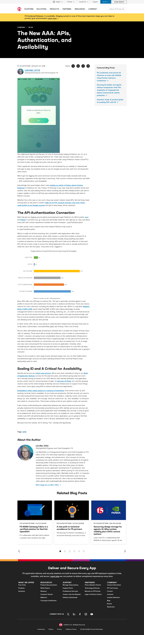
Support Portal (68, 588)
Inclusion (110, 594)
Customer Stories (46, 594)
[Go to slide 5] (79, 551)
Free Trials (22, 585)
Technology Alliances (92, 588)
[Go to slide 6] (84, 551)
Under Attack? (119, 2)
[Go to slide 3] (69, 551)
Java (86, 217)
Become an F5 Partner (93, 591)
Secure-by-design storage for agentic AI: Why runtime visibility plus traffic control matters (108, 530)
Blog (108, 601)
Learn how (54, 576)
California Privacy (71, 629)
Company (21, 27)
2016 (24, 432)
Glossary (43, 591)
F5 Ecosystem (64, 523)
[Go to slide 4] (74, 551)
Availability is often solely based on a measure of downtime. (40, 391)
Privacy (59, 629)
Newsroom (111, 607)
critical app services (43, 373)
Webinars (43, 597)
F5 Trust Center (112, 588)
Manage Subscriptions (70, 585)
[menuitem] (57, 2)
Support (95, 2)
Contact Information (114, 585)
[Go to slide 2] (65, 551)
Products (21, 588)
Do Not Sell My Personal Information (91, 629)
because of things (64, 381)
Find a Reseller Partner (93, 585)
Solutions (21, 591)
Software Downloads (70, 597)
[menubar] (72, 2)
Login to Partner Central (93, 594)
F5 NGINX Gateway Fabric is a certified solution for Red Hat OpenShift (34, 529)
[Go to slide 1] (60, 551)
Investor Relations (113, 597)
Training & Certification (48, 601)
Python (23, 220)
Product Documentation (48, 585)
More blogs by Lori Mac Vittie (47, 485)
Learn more (52, 18)
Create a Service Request (72, 594)
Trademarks (41, 629)
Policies (51, 629)
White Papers (45, 588)
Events (109, 604)
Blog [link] (31, 27)
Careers (110, 591)
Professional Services (70, 591)
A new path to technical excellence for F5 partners (69, 527)
